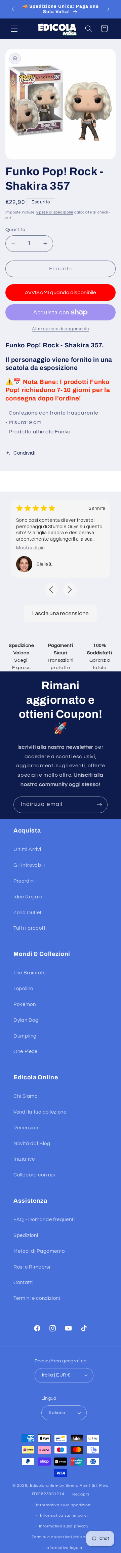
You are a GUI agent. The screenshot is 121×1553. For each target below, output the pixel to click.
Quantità (15, 229)
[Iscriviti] (99, 805)
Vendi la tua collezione (40, 1112)
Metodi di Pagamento (39, 1251)
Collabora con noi (34, 1174)
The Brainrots (29, 972)
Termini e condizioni (36, 1298)
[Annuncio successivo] (108, 9)
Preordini (24, 881)
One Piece (25, 1051)
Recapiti (80, 1494)
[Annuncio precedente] (12, 9)
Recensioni (26, 1127)
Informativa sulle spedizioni (63, 1505)
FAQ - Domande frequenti (44, 1219)
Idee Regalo (27, 896)
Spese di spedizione (54, 212)
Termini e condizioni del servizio (64, 1537)
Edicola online (44, 1485)
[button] (14, 28)
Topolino (23, 988)
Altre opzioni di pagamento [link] (60, 329)
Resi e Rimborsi (31, 1267)
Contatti (23, 1282)
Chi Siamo (25, 1096)
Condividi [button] (24, 453)
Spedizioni (25, 1235)
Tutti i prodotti (30, 928)
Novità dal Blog (31, 1143)
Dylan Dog (26, 1020)
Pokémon (24, 1004)
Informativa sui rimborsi (64, 1515)
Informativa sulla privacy (64, 1526)
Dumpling (25, 1036)
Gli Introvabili (29, 865)
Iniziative (24, 1159)
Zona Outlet (27, 912)
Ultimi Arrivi (27, 849)
